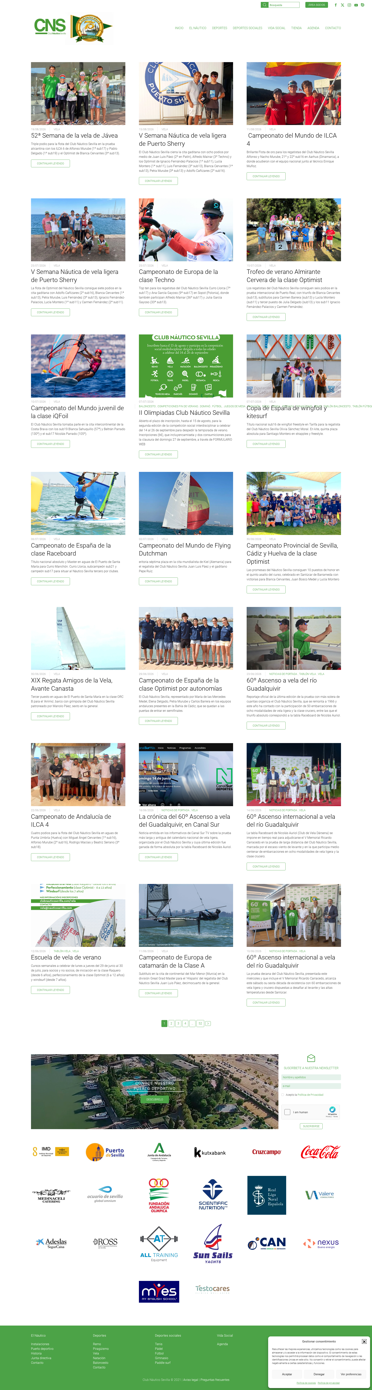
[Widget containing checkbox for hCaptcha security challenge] (310, 1112)
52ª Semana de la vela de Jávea (74, 135)
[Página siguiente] (208, 1023)
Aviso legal (190, 1380)
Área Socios (316, 4)
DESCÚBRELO (154, 1099)
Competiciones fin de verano (178, 406)
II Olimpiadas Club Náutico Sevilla (184, 412)
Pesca (276, 406)
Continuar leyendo (50, 163)
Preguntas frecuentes (215, 1380)
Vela (57, 129)
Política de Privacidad (310, 1094)
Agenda (313, 28)
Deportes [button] (219, 28)
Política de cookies (306, 1383)
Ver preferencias (351, 1374)
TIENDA (296, 28)
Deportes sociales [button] (247, 28)
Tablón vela (307, 673)
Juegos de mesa (234, 406)
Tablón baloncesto (336, 406)
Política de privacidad (329, 1383)
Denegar (319, 1374)
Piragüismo (304, 406)
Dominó (205, 406)
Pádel (266, 406)
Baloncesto (147, 406)
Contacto (333, 28)
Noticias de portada (283, 673)
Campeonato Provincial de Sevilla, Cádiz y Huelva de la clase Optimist (292, 553)
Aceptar (287, 1374)
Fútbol (217, 406)
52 (200, 1023)
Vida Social (225, 1335)
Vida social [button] (276, 28)
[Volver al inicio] (73, 28)
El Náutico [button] (197, 28)
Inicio (179, 28)
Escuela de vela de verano (66, 957)
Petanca (288, 406)
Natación (253, 406)
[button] (364, 1341)
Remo (317, 406)
